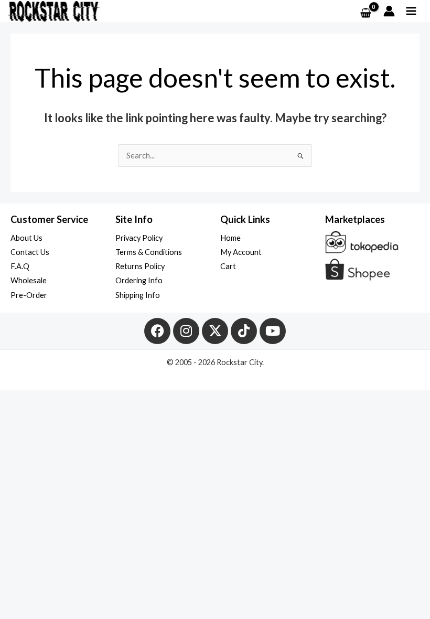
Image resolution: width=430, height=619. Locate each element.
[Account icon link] (389, 11)
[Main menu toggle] (411, 11)
